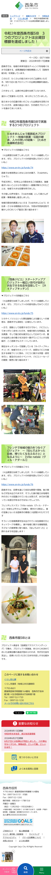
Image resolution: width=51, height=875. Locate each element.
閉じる (13, 851)
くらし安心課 (23, 18)
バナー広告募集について (31, 837)
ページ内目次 (25, 51)
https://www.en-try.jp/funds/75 (17, 313)
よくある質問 (24, 841)
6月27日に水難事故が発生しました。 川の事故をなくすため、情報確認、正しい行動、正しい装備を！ (25, 744)
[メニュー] (38, 870)
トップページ (15, 16)
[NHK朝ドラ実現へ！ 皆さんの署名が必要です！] (7, 857)
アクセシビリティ (9, 837)
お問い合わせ (8, 841)
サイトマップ (34, 834)
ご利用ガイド (8, 831)
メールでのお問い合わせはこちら (19, 703)
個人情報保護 (24, 831)
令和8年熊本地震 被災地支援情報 (19, 734)
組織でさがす (31, 16)
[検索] (25, 869)
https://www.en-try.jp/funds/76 (17, 484)
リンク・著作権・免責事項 (13, 834)
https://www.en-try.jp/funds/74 (17, 168)
